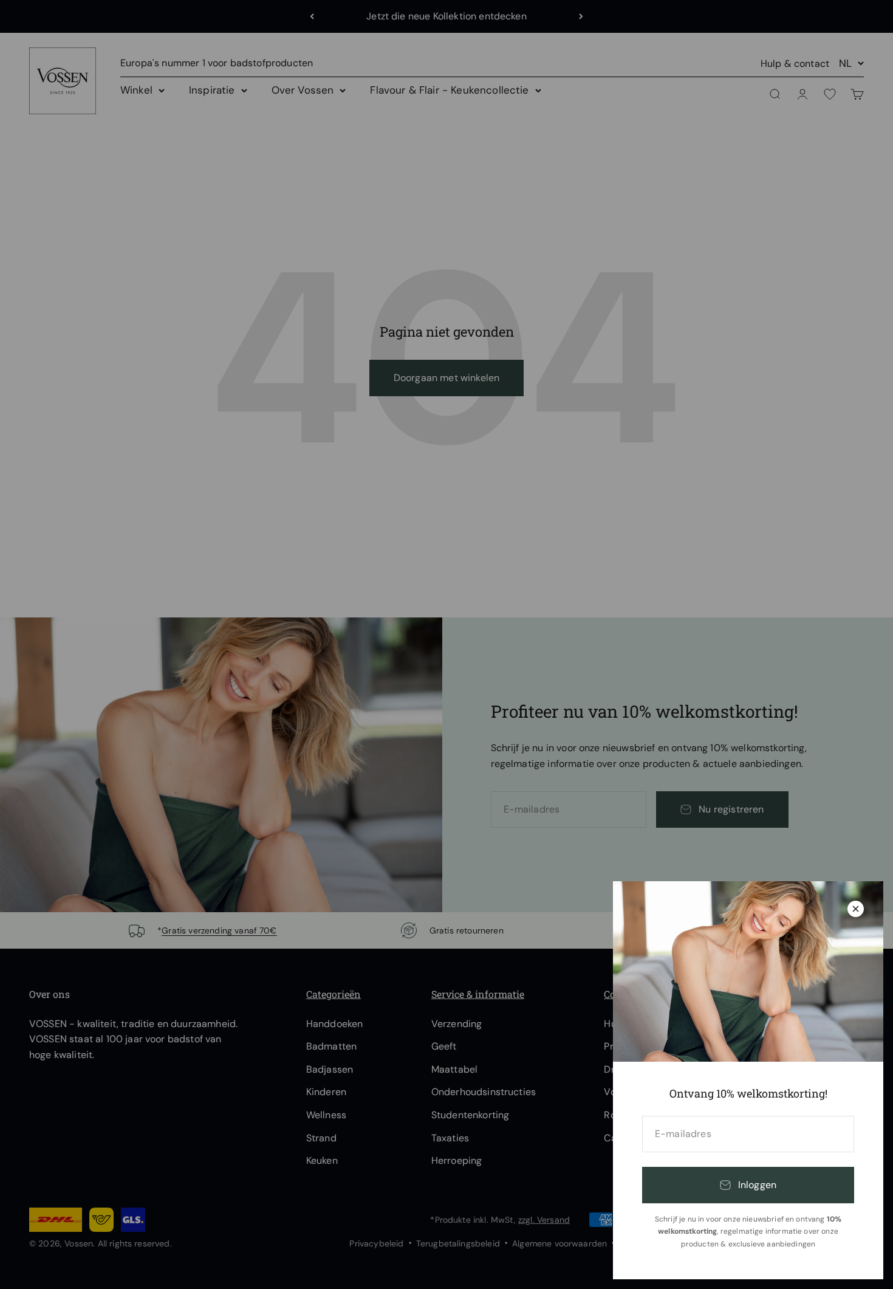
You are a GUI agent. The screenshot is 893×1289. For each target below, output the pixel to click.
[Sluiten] (855, 909)
